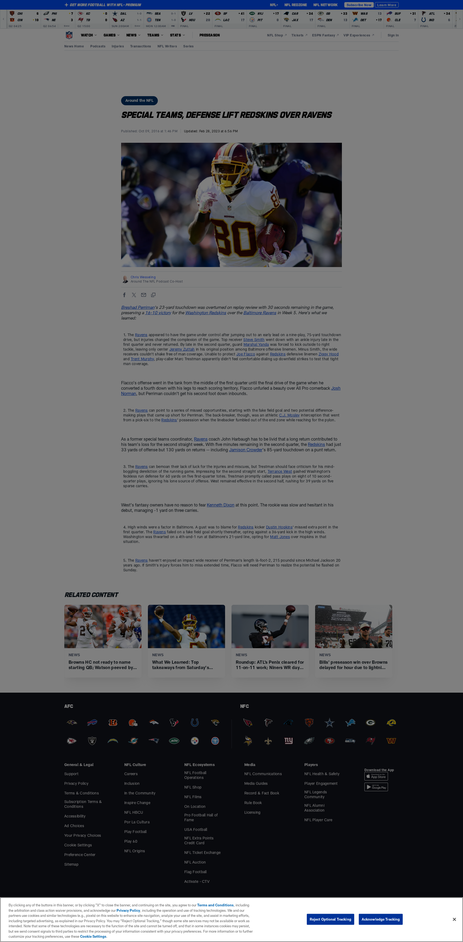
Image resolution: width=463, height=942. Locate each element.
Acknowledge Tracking (381, 919)
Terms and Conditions (215, 905)
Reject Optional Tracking (330, 919)
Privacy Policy (128, 910)
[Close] (454, 919)
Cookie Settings (93, 936)
